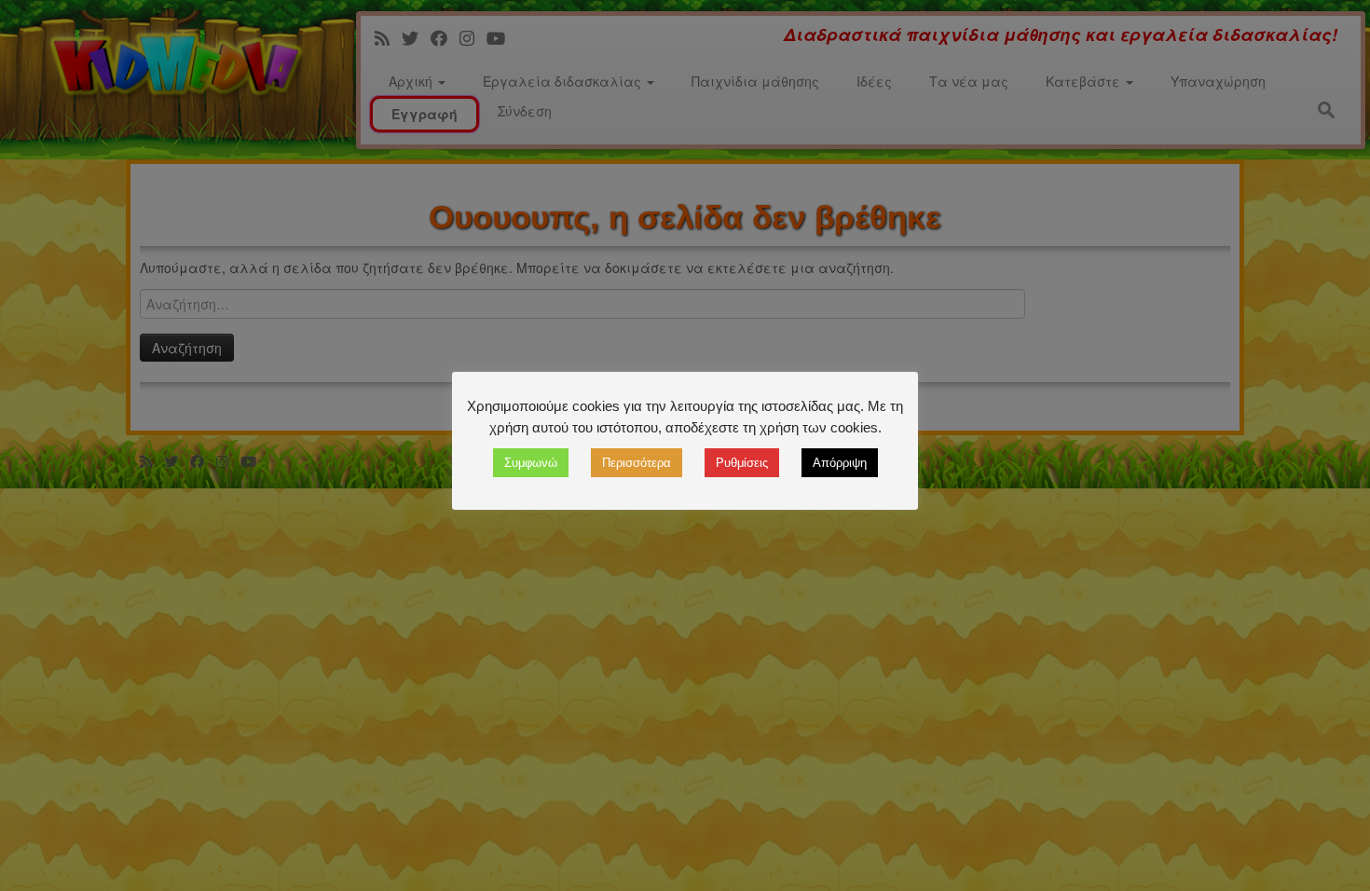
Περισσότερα (636, 463)
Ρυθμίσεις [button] (742, 463)
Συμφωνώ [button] (530, 463)
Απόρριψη (840, 463)
